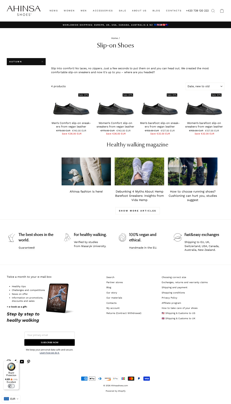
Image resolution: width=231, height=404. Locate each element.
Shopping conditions (173, 292)
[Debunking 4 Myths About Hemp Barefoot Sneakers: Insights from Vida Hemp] (139, 171)
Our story (111, 292)
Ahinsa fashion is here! (86, 191)
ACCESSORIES (103, 10)
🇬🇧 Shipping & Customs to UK (178, 318)
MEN (84, 10)
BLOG (156, 10)
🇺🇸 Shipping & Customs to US (178, 313)
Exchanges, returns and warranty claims (185, 282)
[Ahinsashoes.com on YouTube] (22, 362)
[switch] (11, 386)
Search (110, 277)
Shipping (190, 242)
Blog (108, 287)
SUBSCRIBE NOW (49, 342)
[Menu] (17, 363)
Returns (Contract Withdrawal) (123, 313)
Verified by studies (86, 242)
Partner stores (114, 282)
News (54, 10)
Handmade (136, 247)
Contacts (111, 303)
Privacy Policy (169, 297)
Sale (122, 10)
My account (113, 308)
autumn (15, 61)
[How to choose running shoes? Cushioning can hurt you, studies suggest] (192, 171)
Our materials (114, 297)
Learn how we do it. (50, 352)
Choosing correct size (174, 277)
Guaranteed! (27, 247)
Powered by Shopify (115, 391)
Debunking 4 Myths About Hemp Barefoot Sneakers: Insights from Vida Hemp (139, 196)
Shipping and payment (174, 287)
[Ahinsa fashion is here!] (86, 171)
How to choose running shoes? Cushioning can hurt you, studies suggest (193, 196)
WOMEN (69, 10)
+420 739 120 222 (197, 10)
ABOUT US (139, 10)
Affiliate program (171, 303)
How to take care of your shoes (180, 308)
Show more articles (137, 210)
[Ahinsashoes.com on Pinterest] (29, 362)
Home (114, 38)
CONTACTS (173, 10)
